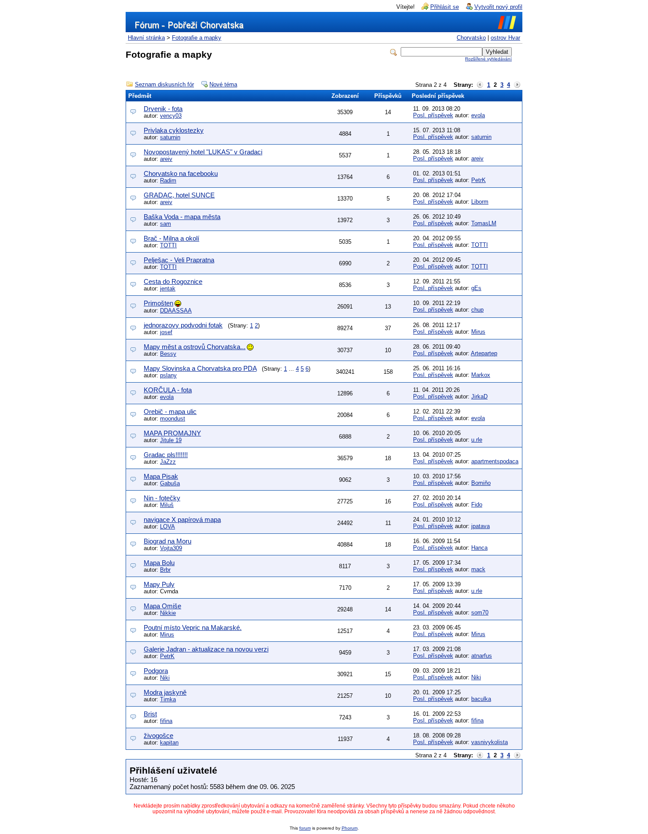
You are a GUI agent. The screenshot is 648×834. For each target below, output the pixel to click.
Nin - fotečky (162, 498)
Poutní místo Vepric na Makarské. (193, 627)
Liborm (479, 201)
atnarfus (481, 655)
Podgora (156, 670)
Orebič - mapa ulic (170, 411)
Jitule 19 (171, 440)
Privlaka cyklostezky (174, 130)
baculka (481, 699)
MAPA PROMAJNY (172, 433)
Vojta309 (171, 548)
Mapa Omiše (162, 606)
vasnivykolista (489, 742)
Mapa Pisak (161, 476)
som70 (479, 612)
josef (166, 332)
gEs (476, 288)
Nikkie (168, 613)
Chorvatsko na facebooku (181, 173)
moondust (172, 418)
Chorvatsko (471, 37)
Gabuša (170, 483)
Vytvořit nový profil (498, 7)
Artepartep (484, 353)
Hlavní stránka (146, 37)
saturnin (170, 137)
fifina (166, 721)
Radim (168, 180)
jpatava (480, 526)
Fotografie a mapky (196, 37)
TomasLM (483, 223)
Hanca (479, 547)
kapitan (169, 742)
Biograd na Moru (167, 541)
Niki (165, 677)
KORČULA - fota (168, 390)
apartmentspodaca (494, 461)
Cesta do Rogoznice (173, 281)
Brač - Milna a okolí (171, 238)
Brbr (165, 569)
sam (165, 223)
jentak (167, 288)
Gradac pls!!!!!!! (166, 454)
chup (477, 309)
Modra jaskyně (165, 692)
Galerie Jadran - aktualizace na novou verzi (206, 649)
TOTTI (168, 245)
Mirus (478, 331)
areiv (166, 159)
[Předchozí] (480, 85)
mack (478, 569)
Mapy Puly (159, 584)
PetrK (478, 180)
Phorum (350, 828)
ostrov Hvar (505, 37)
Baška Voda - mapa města (182, 216)
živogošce (158, 735)
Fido (476, 504)
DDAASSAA (176, 310)
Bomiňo (481, 483)
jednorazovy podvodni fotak (183, 325)
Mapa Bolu (159, 562)
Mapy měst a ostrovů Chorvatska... (195, 346)
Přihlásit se (444, 7)
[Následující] (517, 85)
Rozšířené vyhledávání (488, 58)
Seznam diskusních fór (164, 84)
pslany (168, 375)
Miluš (167, 505)
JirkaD (479, 396)
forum (305, 828)
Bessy (168, 353)
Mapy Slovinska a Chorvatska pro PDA (200, 368)
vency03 (171, 115)
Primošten (158, 303)
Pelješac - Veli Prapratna (179, 260)
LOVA (167, 526)
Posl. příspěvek (433, 115)
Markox (480, 375)
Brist (150, 714)
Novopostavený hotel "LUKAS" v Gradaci (203, 152)
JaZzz (168, 461)
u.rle (476, 439)
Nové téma (223, 84)
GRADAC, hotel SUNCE (179, 195)
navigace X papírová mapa (182, 519)
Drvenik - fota (163, 108)
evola (478, 115)
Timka (168, 699)
